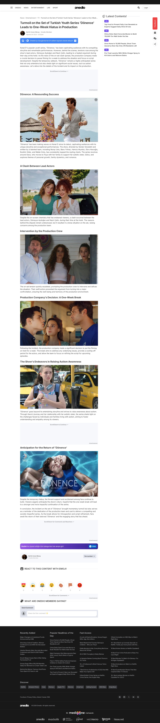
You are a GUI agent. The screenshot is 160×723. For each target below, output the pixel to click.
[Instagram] (120, 697)
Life (106, 21)
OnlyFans (80, 687)
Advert (39, 697)
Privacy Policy (31, 697)
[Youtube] (133, 697)
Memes (70, 687)
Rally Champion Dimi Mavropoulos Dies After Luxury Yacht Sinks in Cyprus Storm (63, 655)
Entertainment (31, 18)
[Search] (138, 7)
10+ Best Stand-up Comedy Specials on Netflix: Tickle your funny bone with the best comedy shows (124, 645)
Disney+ (51, 687)
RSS (48, 697)
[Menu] (11, 7)
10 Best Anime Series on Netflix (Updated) (125, 648)
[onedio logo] (80, 7)
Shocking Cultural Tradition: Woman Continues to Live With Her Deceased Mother (32, 645)
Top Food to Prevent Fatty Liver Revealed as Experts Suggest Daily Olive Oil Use (120, 25)
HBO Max (102, 687)
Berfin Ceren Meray (39, 32)
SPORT (55, 8)
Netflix (23, 687)
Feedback (23, 697)
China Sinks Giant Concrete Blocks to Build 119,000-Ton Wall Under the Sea (120, 35)
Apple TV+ (61, 687)
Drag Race (112, 687)
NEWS (26, 8)
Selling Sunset (91, 687)
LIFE (48, 8)
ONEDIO (18, 8)
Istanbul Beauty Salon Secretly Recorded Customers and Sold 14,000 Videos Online (33, 652)
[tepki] (23, 585)
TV (39, 18)
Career (44, 697)
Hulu (43, 687)
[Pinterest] (138, 697)
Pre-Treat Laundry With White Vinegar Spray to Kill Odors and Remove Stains (122, 54)
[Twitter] (129, 697)
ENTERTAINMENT (37, 8)
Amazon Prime (34, 687)
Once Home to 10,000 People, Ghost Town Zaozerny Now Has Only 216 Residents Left (120, 45)
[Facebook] (124, 697)
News (22, 18)
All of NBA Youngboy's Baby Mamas (92, 654)
